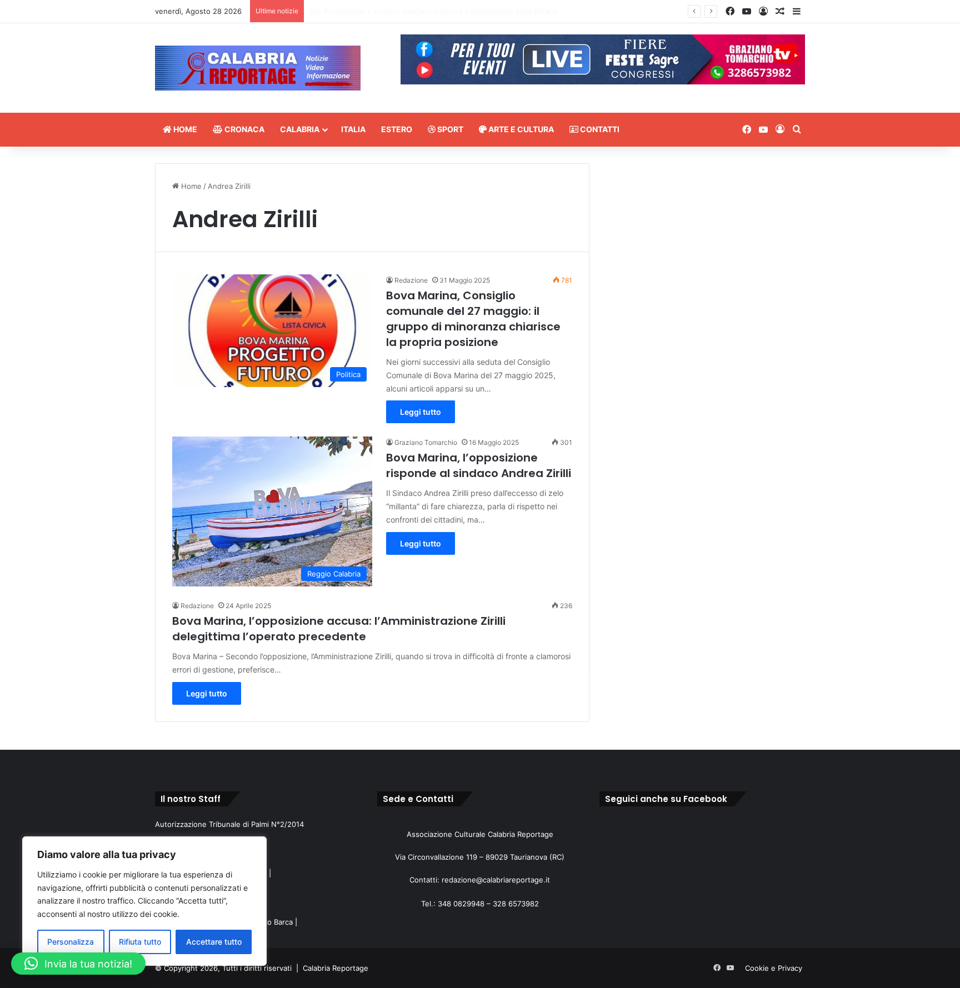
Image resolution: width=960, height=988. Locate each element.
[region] (144, 901)
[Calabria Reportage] (258, 68)
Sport (449, 129)
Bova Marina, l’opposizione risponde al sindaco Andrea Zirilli (478, 465)
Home (184, 129)
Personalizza (70, 941)
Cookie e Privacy (773, 968)
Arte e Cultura (520, 129)
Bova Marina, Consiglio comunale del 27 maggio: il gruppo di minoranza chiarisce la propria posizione (473, 319)
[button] (78, 963)
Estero (396, 129)
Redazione (411, 280)
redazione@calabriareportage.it (496, 879)
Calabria (299, 129)
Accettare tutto (214, 941)
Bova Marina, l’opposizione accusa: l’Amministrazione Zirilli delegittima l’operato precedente (339, 628)
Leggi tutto (420, 412)
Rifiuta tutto (140, 941)
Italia (353, 129)
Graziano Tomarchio (425, 442)
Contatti (598, 129)
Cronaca (243, 129)
